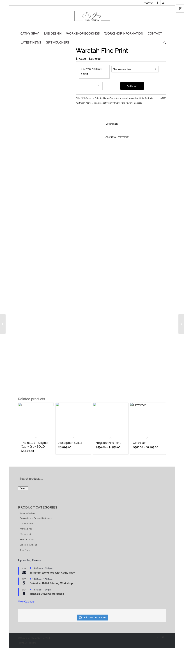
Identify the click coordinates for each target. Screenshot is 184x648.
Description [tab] (108, 123)
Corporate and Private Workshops (36, 518)
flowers (129, 103)
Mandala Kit (25, 534)
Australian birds (136, 98)
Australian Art (122, 98)
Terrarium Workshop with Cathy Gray (52, 572)
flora (123, 103)
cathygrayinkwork (111, 103)
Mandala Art (26, 529)
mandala (138, 103)
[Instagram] (163, 2)
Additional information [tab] (114, 137)
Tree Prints (25, 550)
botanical (97, 103)
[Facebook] (157, 2)
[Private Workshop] (3, 324)
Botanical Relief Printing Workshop (51, 583)
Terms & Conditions (27, 643)
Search (23, 488)
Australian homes (153, 98)
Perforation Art (27, 539)
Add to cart (132, 86)
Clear (163, 98)
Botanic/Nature (102, 98)
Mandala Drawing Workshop (47, 593)
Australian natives (84, 103)
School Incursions (28, 545)
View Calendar (26, 601)
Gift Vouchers (26, 523)
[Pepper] (181, 324)
